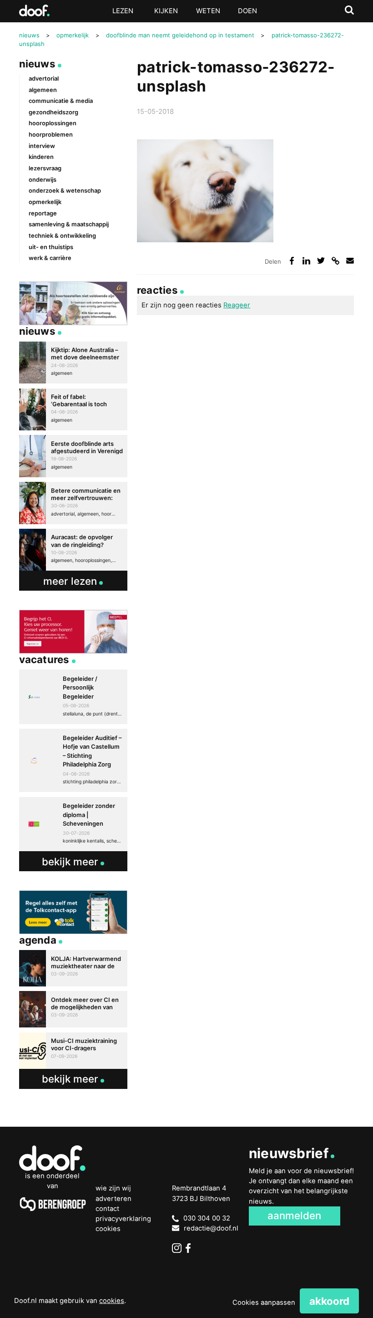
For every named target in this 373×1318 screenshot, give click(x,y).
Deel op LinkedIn (306, 261)
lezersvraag (45, 168)
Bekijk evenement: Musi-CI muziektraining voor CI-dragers (73, 1050)
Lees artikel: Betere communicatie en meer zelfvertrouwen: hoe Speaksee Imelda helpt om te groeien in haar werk (73, 503)
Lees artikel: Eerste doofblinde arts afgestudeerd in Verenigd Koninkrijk (73, 456)
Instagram (176, 1248)
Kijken (166, 11)
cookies (111, 1301)
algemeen (43, 89)
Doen (247, 11)
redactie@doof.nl (211, 1228)
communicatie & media (61, 100)
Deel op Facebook (292, 261)
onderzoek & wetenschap (65, 190)
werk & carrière (50, 257)
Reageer (236, 305)
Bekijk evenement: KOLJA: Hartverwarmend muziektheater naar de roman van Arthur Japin (73, 968)
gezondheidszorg (53, 112)
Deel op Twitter (321, 261)
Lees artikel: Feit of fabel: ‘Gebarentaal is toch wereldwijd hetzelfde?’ (73, 409)
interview (42, 145)
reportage (43, 213)
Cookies (108, 1229)
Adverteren (113, 1199)
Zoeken (349, 10)
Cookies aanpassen (263, 1302)
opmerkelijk (45, 201)
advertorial (44, 78)
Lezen (122, 11)
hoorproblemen (51, 134)
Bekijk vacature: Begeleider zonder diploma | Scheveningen (73, 824)
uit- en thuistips (51, 246)
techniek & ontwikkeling (62, 235)
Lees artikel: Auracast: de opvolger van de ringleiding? (73, 550)
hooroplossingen (52, 123)
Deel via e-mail (350, 261)
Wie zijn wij (113, 1188)
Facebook (190, 1248)
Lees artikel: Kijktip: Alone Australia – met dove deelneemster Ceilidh (73, 362)
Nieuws (37, 63)
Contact (107, 1209)
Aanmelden (294, 1215)
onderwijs (42, 179)
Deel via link (336, 261)
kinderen (41, 156)
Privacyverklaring (123, 1219)
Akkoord (329, 1301)
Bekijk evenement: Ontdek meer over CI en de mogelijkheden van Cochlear (73, 1009)
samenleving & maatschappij (69, 224)
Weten (208, 11)
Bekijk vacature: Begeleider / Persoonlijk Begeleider (73, 696)
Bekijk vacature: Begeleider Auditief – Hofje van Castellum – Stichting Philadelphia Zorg (73, 760)
